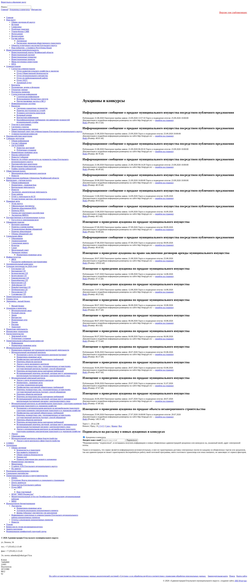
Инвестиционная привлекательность (22, 50)
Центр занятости (18, 482)
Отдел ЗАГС (22, 80)
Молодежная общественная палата (26, 166)
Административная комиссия (24, 134)
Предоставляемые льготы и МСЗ (31, 101)
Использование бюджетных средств (32, 99)
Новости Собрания (19, 157)
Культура (15, 245)
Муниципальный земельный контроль (28, 378)
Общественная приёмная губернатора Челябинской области (32, 178)
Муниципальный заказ (21, 310)
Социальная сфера (14, 236)
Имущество (36, 9)
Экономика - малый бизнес (18, 301)
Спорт (14, 248)
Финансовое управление (17, 331)
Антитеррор (11, 445)
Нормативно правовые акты (23, 345)
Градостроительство (15, 334)
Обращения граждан (15, 222)
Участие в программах (21, 124)
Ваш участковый (24, 492)
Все (120, 426)
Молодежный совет (20, 250)
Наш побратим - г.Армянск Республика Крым (31, 48)
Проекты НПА (17, 210)
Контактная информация (27, 117)
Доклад (14, 434)
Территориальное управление (19, 296)
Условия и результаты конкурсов (31, 113)
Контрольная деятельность (23, 187)
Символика (16, 27)
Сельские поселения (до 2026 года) (21, 266)
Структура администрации (23, 69)
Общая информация (20, 141)
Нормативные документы (22, 462)
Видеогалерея (17, 36)
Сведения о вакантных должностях (32, 108)
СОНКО (10, 443)
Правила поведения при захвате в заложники (37, 459)
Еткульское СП (18, 269)
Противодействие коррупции (19, 136)
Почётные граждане (20, 29)
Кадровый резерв (24, 115)
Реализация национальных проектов (22, 471)
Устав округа (17, 203)
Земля (14, 315)
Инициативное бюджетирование (20, 503)
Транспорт (16, 327)
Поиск (232, 576)
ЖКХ (13, 259)
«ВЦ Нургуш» (240, 581)
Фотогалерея (17, 34)
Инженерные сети (19, 320)
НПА (13, 64)
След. (107, 426)
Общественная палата (15, 171)
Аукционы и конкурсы (20, 9)
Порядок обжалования (21, 231)
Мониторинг (17, 464)
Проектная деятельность (17, 329)
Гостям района (17, 38)
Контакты (15, 85)
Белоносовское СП (19, 273)
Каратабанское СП (19, 280)
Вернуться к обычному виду (13, 2)
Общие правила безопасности (30, 455)
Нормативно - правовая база (23, 185)
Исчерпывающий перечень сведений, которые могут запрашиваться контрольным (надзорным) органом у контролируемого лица (47, 374)
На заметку (16, 469)
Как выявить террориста (27, 452)
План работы (17, 194)
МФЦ (13, 501)
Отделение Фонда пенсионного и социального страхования (37, 480)
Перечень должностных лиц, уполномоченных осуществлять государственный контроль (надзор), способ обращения (44, 367)
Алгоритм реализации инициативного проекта (37, 510)
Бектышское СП (18, 271)
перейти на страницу (164, 120)
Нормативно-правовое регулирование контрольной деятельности (40, 350)
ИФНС (14, 478)
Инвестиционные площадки (23, 57)
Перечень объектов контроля (29, 362)
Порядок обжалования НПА (23, 208)
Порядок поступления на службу (31, 110)
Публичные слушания (26, 150)
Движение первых (19, 252)
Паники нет (22, 457)
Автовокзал (22, 41)
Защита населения (14, 529)
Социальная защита (20, 243)
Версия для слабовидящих (233, 12)
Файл (85, 123)
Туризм (9, 524)
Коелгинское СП (18, 282)
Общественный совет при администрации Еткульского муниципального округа (46, 131)
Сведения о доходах (20, 127)
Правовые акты (13, 201)
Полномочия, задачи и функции (25, 87)
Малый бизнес (17, 306)
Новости (15, 176)
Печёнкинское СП (19, 289)
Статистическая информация (24, 94)
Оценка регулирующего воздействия (27, 213)
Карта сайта (242, 576)
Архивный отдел (24, 83)
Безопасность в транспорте (28, 450)
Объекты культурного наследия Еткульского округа (34, 45)
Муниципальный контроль (18, 348)
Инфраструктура (13, 257)
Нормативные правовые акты (24, 152)
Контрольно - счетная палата (19, 180)
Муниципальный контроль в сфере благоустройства (34, 438)
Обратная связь (18, 436)
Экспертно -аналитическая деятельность (29, 192)
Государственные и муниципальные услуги (25, 217)
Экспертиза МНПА (20, 215)
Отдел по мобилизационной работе (32, 78)
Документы (16, 506)
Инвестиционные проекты (23, 59)
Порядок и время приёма (22, 227)
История (15, 24)
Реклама (15, 324)
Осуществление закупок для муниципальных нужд (34, 199)
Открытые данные (19, 89)
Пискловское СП (18, 292)
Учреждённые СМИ (20, 31)
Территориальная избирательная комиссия (25, 341)
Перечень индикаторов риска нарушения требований (40, 371)
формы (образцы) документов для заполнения (37, 513)
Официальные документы (22, 206)
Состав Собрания (19, 143)
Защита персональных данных (24, 129)
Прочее (14, 322)
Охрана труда (12, 299)
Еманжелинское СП (20, 278)
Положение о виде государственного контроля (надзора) (41, 355)
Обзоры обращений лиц (22, 234)
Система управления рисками (30, 385)
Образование (17, 238)
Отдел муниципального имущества (32, 76)
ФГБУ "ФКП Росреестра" (22, 494)
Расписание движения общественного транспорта (39, 43)
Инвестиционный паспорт (23, 55)
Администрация (13, 66)
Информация (17, 343)
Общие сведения (18, 448)
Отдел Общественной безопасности (32, 73)
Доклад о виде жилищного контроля (33, 364)
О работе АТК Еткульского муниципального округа (34, 466)
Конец (114, 426)
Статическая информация (28, 96)
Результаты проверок (20, 92)
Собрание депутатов (15, 138)
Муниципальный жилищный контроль (28, 352)
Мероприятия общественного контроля (28, 173)
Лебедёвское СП (18, 285)
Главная (4, 9)
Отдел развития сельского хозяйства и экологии (38, 71)
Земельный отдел (19, 336)
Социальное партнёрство (17, 473)
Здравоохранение (19, 241)
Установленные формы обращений (26, 229)
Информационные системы (23, 103)
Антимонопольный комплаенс (19, 264)
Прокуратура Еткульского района (26, 485)
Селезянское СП (18, 294)
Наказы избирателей (20, 155)
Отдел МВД (16, 487)
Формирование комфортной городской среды (26, 531)
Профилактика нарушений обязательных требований (40, 359)
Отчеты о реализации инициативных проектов (32, 520)
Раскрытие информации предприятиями (29, 262)
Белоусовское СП (19, 276)
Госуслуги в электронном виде (25, 220)
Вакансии (15, 106)
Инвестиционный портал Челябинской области (32, 52)
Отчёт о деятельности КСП (23, 196)
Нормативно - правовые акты (30, 382)
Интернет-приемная (20, 224)
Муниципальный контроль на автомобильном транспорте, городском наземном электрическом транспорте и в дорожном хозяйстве (46, 404)
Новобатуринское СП (20, 287)
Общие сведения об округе (23, 22)
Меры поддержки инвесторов (24, 62)
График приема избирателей (23, 169)
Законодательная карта (218, 576)
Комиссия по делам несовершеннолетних (24, 527)
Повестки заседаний (25, 148)
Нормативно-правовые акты (29, 255)
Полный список (18, 313)
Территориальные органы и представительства (27, 475)
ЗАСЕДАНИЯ (17, 145)
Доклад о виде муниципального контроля (35, 380)
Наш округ (11, 20)
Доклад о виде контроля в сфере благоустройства (38, 441)
